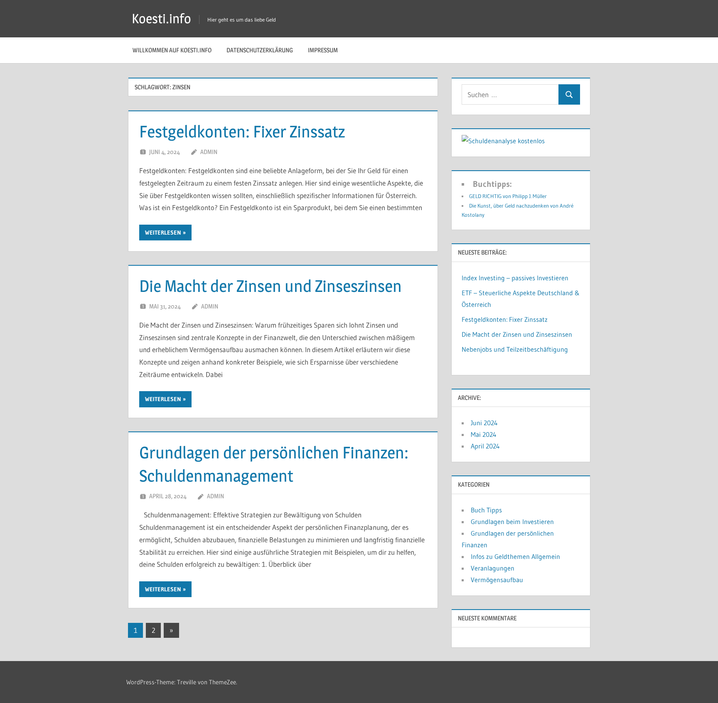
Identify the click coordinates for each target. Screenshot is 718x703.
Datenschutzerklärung (259, 50)
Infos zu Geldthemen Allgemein (515, 556)
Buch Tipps (486, 510)
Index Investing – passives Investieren (515, 278)
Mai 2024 (484, 434)
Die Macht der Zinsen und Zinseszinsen (270, 286)
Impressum (323, 50)
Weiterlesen (163, 232)
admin (208, 152)
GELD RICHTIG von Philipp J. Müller (508, 196)
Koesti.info (161, 18)
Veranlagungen (492, 568)
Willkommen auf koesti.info (172, 50)
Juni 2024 (484, 423)
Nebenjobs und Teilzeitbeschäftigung (515, 349)
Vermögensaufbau (497, 580)
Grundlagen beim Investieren (512, 521)
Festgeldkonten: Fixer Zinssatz (242, 131)
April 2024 (485, 446)
